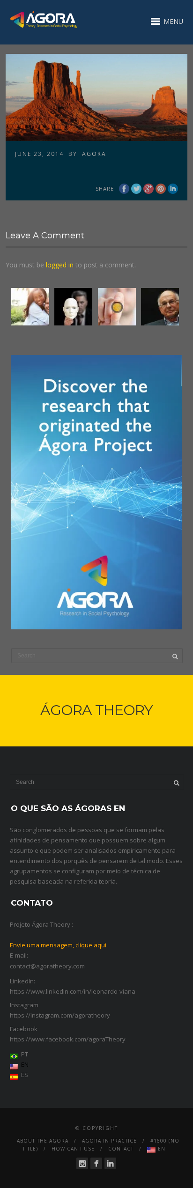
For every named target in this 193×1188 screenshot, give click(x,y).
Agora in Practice (109, 1140)
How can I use (73, 1148)
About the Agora (42, 1140)
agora (94, 154)
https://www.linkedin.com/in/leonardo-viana (72, 991)
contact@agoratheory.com (47, 966)
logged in (60, 264)
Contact (121, 1148)
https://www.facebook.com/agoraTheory (68, 1039)
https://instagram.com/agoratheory (60, 1015)
